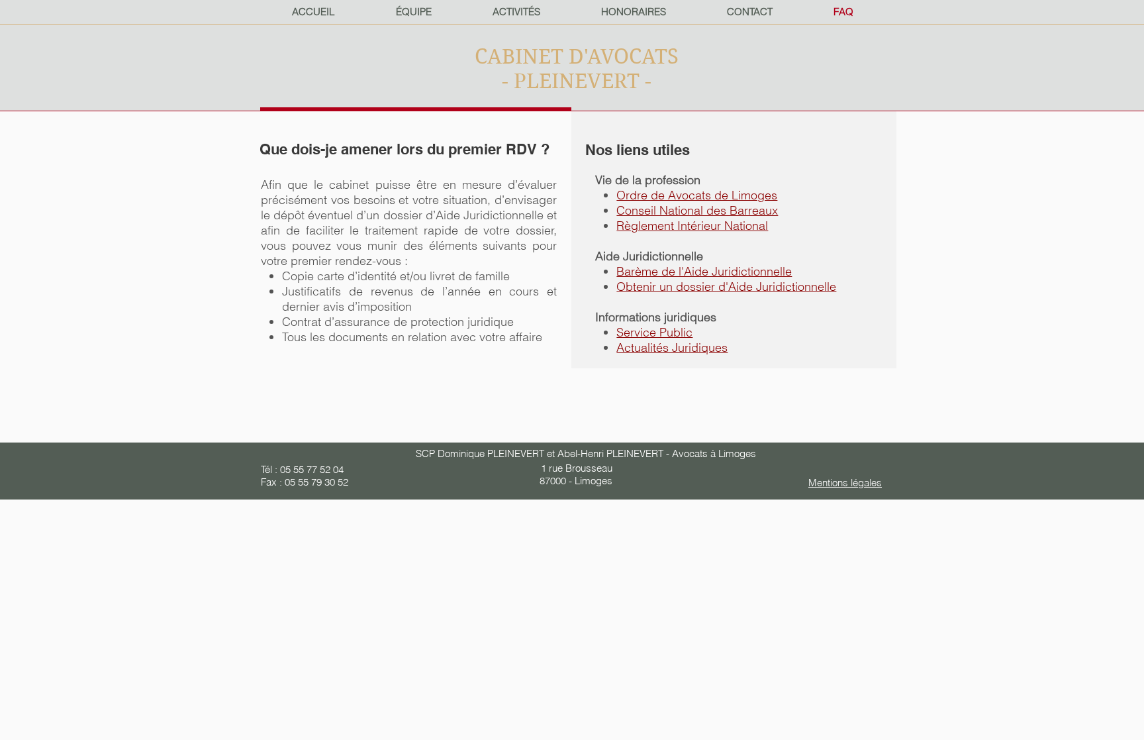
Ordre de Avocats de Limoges (696, 195)
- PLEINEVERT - (576, 81)
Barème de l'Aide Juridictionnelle (704, 271)
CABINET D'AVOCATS (577, 56)
